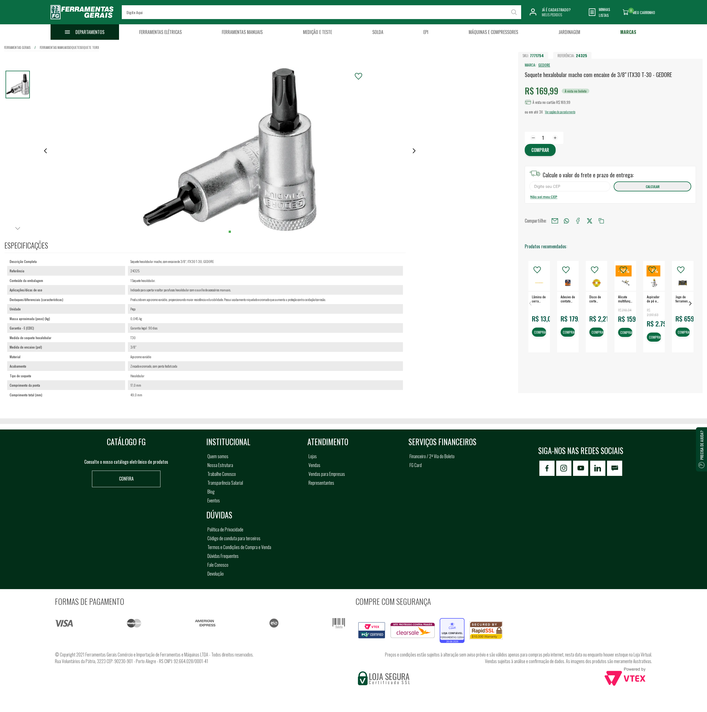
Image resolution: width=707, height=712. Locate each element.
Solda (377, 32)
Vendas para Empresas (326, 474)
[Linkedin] (597, 468)
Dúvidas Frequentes (223, 556)
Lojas (312, 456)
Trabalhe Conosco (221, 474)
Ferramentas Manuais (242, 32)
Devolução (215, 573)
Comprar (540, 150)
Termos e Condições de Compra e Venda (239, 547)
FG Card (416, 465)
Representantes (321, 482)
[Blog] (614, 468)
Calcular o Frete (569, 186)
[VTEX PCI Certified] (372, 625)
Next (690, 303)
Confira (126, 478)
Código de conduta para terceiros (233, 538)
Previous (530, 303)
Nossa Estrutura (220, 465)
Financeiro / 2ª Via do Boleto (432, 456)
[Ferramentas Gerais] (82, 20)
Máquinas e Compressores (493, 32)
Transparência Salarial (225, 482)
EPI (425, 32)
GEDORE (544, 65)
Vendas (314, 465)
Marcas (628, 32)
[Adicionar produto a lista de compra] (358, 76)
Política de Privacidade (225, 529)
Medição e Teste (317, 32)
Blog (211, 491)
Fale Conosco (217, 564)
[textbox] (321, 12)
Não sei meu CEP (543, 197)
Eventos (213, 500)
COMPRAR (540, 332)
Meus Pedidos (552, 14)
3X (541, 112)
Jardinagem (569, 32)
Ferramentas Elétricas (160, 32)
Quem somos (217, 456)
